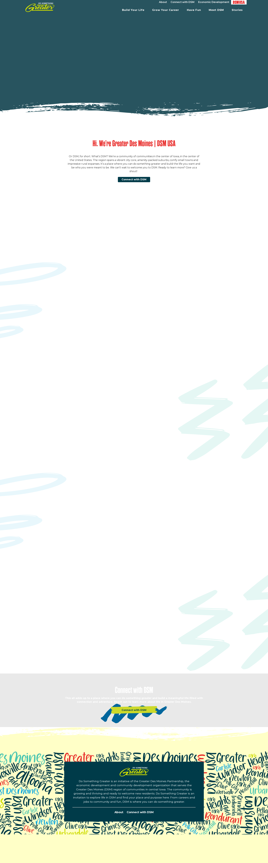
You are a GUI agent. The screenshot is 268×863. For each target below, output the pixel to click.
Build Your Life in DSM (66, 337)
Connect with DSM (134, 179)
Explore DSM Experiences (176, 650)
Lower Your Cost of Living (68, 543)
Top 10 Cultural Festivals (186, 642)
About (118, 812)
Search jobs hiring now (170, 433)
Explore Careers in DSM (175, 445)
